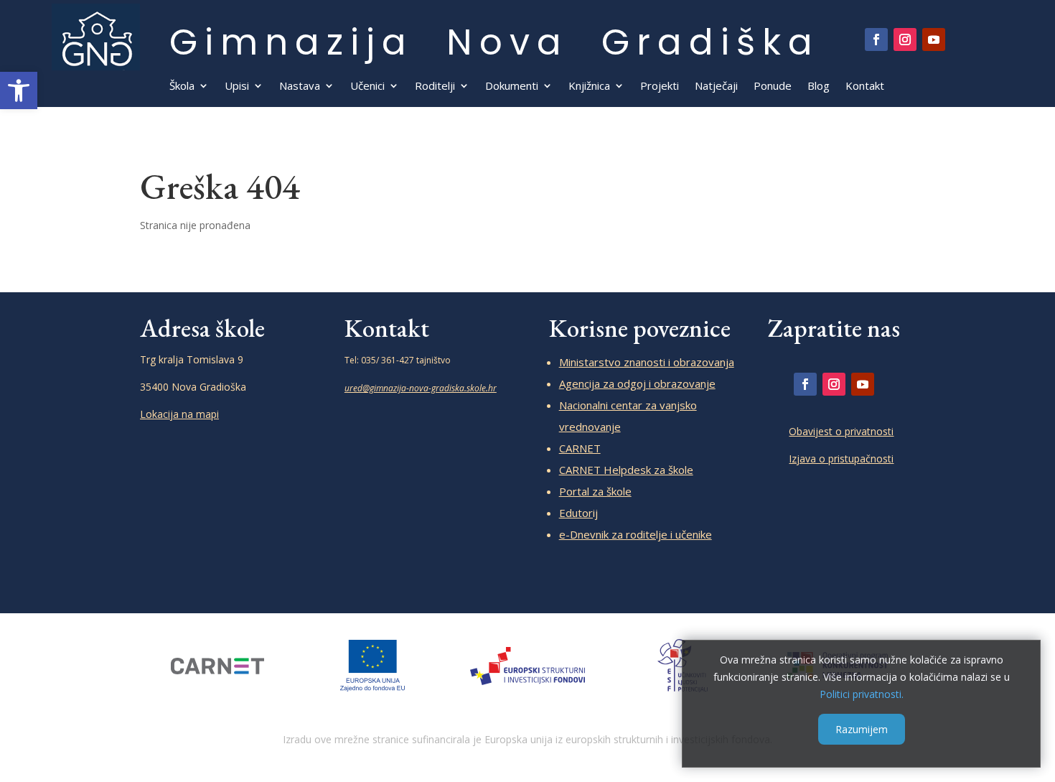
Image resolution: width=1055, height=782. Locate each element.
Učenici (367, 86)
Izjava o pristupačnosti (841, 458)
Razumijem (861, 729)
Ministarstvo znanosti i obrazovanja (646, 362)
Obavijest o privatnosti (841, 431)
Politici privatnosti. (862, 693)
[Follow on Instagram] (905, 39)
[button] (18, 90)
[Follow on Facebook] (876, 39)
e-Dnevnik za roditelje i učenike (635, 534)
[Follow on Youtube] (933, 39)
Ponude (773, 86)
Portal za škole (595, 491)
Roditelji (435, 86)
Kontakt (864, 86)
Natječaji (716, 86)
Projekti (659, 86)
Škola (181, 86)
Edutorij (578, 513)
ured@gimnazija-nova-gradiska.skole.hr (420, 388)
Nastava (299, 86)
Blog (818, 86)
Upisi (237, 86)
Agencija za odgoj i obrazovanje (637, 383)
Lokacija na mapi (179, 414)
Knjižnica (589, 86)
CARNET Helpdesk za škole (626, 469)
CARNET (580, 448)
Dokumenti (511, 86)
